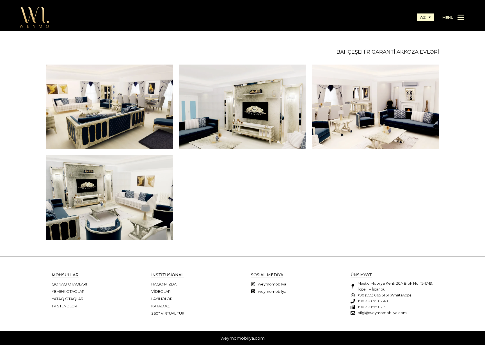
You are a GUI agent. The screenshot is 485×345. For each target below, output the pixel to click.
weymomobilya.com (243, 338)
